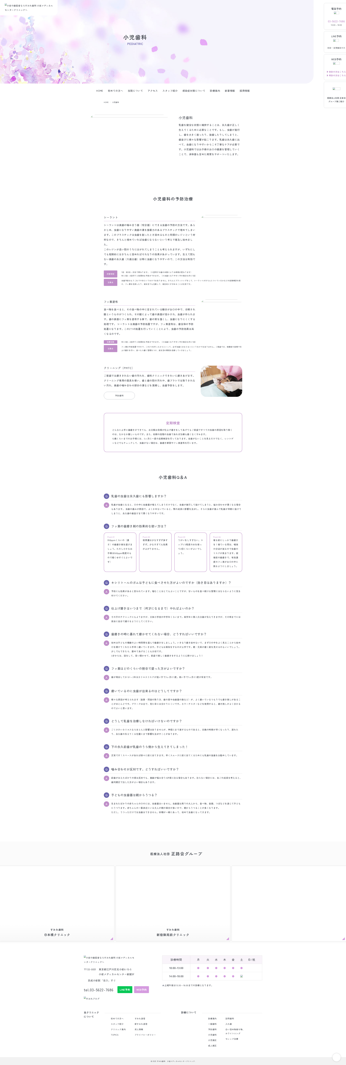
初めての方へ (115, 90)
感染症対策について (193, 90)
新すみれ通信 (141, 1023)
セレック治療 (231, 1038)
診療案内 (215, 90)
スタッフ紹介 (170, 90)
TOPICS (115, 1034)
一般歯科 (212, 1023)
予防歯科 (119, 395)
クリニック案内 (118, 1029)
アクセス (153, 90)
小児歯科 (212, 1034)
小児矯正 (212, 1040)
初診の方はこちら (337, 71)
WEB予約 (141, 989)
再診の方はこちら (337, 75)
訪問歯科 (229, 1018)
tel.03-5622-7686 (98, 990)
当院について (135, 90)
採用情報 (245, 90)
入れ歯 (228, 1023)
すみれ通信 (140, 1018)
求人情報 (139, 1029)
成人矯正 (212, 1045)
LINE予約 (125, 989)
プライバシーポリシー (145, 1034)
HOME (99, 90)
